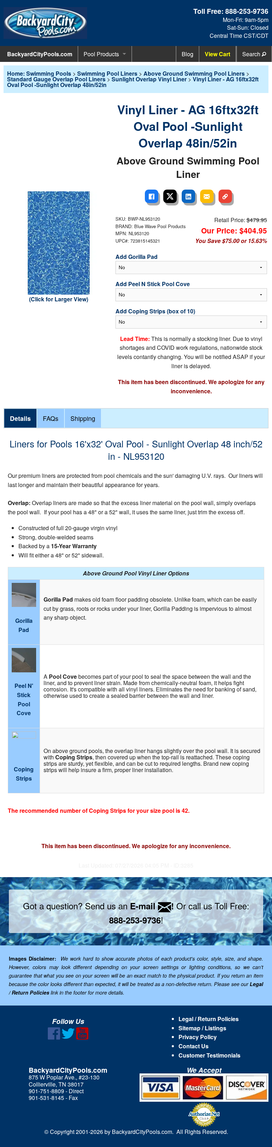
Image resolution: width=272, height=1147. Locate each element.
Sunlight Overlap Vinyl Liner (149, 79)
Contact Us (193, 1046)
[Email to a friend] (207, 196)
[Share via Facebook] (151, 196)
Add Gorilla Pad (136, 257)
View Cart (217, 54)
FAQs (50, 418)
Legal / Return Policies (208, 1019)
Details (20, 418)
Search (252, 54)
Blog (187, 54)
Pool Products (101, 54)
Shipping (82, 418)
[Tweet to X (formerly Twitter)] (170, 196)
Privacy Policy (197, 1037)
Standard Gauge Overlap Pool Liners (56, 79)
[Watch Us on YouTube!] (82, 1037)
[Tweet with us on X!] (68, 1037)
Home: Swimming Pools (39, 73)
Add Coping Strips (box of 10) (155, 311)
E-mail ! (152, 906)
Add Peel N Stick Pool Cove (152, 284)
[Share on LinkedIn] (188, 196)
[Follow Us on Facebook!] (54, 1037)
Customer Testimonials (209, 1055)
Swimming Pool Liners (107, 73)
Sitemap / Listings (202, 1028)
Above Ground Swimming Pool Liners (194, 73)
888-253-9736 (246, 11)
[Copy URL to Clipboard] (225, 196)
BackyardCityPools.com (39, 54)
